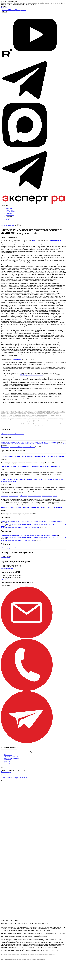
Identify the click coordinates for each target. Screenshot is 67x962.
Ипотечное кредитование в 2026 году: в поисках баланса (18, 447)
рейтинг (34, 240)
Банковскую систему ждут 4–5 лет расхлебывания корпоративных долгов (29, 496)
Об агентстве (8, 755)
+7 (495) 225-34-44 (6, 778)
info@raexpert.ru (28, 778)
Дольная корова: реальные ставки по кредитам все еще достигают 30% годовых (31, 507)
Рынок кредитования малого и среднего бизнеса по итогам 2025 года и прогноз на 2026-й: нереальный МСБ (33, 443)
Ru (7, 205)
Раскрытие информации (11, 758)
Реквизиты (7, 759)
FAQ (7, 219)
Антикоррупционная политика (13, 763)
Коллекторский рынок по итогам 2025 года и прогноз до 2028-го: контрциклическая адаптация (29, 442)
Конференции (10, 215)
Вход (4, 11)
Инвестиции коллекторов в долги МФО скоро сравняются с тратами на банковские (32, 456)
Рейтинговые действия (7, 225)
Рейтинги (9, 208)
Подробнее (4, 7)
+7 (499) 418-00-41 (17, 778)
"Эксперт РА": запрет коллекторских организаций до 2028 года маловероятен (30, 466)
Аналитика (9, 210)
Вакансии (7, 761)
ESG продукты (10, 211)
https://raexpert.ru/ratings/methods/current (31, 375)
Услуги (8, 218)
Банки (60, 521)
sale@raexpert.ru (5, 557)
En (4, 205)
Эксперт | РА (6, 10)
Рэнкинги (9, 213)
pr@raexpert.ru (17, 359)
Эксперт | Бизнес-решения (18, 10)
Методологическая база (11, 756)
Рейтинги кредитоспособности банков (12, 434)
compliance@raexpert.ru (7, 568)
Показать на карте (6, 772)
